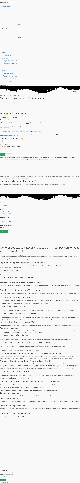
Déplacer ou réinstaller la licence (10, 61)
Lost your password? (4, 482)
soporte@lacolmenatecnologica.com (11, 135)
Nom (1, 140)
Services (3, 54)
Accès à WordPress (4, 144)
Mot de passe (2, 476)
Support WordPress (8, 55)
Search (1, 2)
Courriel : (2, 229)
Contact (3, 66)
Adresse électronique (4, 142)
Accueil (3, 52)
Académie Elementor (6, 6)
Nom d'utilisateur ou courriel (5, 474)
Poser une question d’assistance (10, 63)
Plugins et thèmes (5, 58)
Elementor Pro (8, 64)
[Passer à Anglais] (2, 235)
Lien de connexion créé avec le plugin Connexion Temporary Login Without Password (21, 148)
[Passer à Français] (2, 237)
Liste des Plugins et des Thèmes (10, 60)
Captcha (2, 150)
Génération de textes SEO (9, 57)
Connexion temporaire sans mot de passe (17, 131)
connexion (36, 131)
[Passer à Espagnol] (2, 234)
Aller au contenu (3, 0)
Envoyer (2, 154)
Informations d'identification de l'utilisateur (12, 146)
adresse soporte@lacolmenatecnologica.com (20, 178)
